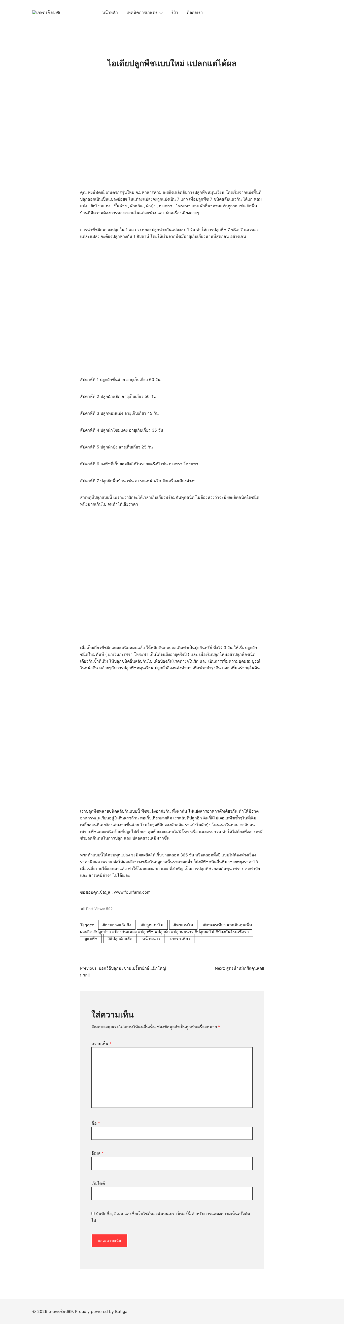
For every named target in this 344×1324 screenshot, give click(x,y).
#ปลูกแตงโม (152, 924)
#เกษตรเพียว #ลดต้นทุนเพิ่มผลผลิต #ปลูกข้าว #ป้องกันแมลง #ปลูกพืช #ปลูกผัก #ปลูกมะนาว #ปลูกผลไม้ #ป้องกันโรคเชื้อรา (166, 928)
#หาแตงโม (183, 924)
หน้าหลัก (110, 12)
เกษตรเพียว (180, 938)
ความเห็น (101, 1043)
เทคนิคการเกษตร (142, 12)
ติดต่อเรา (195, 12)
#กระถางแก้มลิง (116, 924)
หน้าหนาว (151, 938)
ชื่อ (95, 1123)
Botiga (121, 1311)
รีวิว (174, 12)
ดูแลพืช (90, 938)
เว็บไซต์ (98, 1183)
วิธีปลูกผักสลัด (120, 938)
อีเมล (97, 1153)
